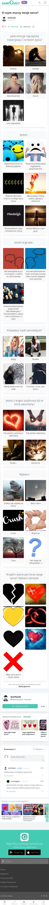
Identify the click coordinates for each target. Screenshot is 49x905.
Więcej (43, 903)
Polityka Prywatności (8, 882)
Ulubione (26, 27)
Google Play (18, 852)
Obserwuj (14, 27)
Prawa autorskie (6, 878)
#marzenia (27, 717)
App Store (35, 852)
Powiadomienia (33, 903)
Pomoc (3, 869)
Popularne (14, 903)
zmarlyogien (15, 781)
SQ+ (24, 2)
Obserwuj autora (21, 706)
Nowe (4, 903)
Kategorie (24, 903)
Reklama (9, 861)
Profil (43, 706)
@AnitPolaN (11, 785)
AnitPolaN (12, 18)
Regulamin (4, 874)
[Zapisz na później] (33, 27)
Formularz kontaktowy (9, 886)
